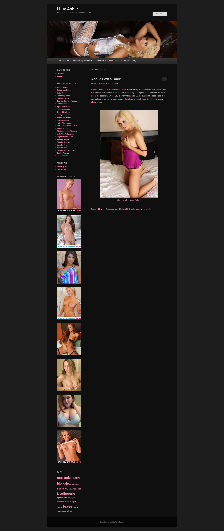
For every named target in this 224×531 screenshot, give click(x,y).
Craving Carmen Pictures (67, 101)
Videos (60, 76)
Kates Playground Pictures (67, 125)
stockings (70, 501)
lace (60, 493)
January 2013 (62, 169)
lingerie (132, 209)
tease (137, 209)
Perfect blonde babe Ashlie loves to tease (108, 89)
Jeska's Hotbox (63, 120)
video (68, 511)
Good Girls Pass (63, 112)
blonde (121, 209)
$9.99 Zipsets (62, 87)
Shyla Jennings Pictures (67, 131)
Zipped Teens (62, 155)
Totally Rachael (63, 153)
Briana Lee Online (64, 90)
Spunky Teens (62, 145)
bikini (76, 478)
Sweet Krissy (62, 147)
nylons (60, 497)
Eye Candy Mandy (64, 106)
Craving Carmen (63, 98)
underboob (61, 511)
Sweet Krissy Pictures (66, 150)
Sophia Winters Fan (65, 136)
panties (67, 497)
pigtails (73, 498)
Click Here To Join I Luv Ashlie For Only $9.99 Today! (116, 60)
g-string (70, 489)
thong (75, 507)
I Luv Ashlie (68, 8)
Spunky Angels (63, 139)
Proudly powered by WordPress (112, 522)
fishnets (62, 488)
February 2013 (62, 166)
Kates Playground (64, 123)
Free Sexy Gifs (63, 60)
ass (112, 209)
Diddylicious (62, 103)
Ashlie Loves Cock (106, 78)
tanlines (59, 507)
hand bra (77, 488)
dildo (126, 209)
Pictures (101, 209)
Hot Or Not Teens (64, 117)
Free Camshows (63, 109)
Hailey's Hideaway (64, 114)
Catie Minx (61, 93)
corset (72, 484)
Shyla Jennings (63, 128)
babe (116, 209)
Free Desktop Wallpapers (82, 60)
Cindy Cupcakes (63, 95)
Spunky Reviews (63, 142)
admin (116, 83)
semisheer (60, 501)
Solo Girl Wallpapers (65, 134)
